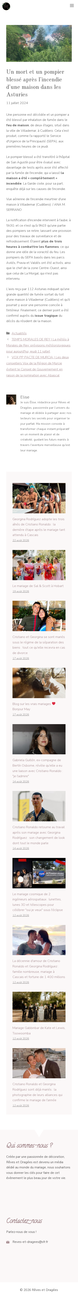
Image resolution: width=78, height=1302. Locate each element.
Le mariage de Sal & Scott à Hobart (38, 586)
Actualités (19, 333)
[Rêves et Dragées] (6, 6)
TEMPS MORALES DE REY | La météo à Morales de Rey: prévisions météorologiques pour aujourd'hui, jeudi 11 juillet (38, 345)
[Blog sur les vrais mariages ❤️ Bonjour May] (39, 695)
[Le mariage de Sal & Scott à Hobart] (39, 577)
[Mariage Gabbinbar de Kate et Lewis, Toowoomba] (39, 1019)
